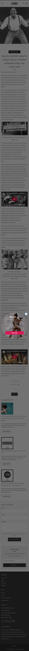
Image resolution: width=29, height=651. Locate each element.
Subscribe (14, 333)
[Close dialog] (26, 314)
